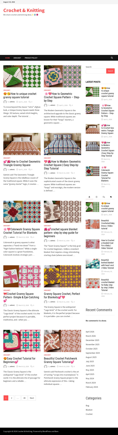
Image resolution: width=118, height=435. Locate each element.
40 (24, 398)
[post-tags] (111, 197)
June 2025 (90, 365)
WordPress (47, 431)
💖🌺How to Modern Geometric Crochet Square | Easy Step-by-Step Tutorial (62, 165)
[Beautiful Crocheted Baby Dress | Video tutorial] (93, 221)
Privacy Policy (31, 58)
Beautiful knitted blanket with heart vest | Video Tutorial (107, 264)
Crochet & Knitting (24, 10)
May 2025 (90, 370)
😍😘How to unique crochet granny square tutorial (19, 95)
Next (32, 398)
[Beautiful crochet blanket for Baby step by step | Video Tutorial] (93, 280)
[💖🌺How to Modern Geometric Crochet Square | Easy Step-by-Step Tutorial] (93, 143)
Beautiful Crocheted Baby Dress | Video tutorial (108, 224)
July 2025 (90, 361)
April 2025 (90, 374)
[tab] (89, 197)
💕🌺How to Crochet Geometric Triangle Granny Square (21, 163)
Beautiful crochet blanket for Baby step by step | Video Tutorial (107, 285)
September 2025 (93, 353)
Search (88, 66)
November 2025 (92, 344)
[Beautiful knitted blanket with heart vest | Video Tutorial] (93, 260)
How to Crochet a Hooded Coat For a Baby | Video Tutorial (107, 244)
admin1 (12, 102)
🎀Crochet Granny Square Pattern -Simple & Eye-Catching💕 (21, 297)
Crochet (17, 58)
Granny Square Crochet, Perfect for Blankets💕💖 (62, 295)
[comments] (104, 197)
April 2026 (90, 331)
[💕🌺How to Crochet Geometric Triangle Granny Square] (93, 125)
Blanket (89, 409)
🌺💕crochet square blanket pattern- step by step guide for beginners (61, 233)
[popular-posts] (89, 197)
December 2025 (92, 340)
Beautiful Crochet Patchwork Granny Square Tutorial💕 (60, 360)
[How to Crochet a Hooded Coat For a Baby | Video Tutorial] (93, 240)
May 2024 (90, 378)
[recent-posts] (96, 197)
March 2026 (91, 336)
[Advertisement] (59, 38)
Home (7, 58)
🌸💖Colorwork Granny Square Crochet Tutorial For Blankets (21, 231)
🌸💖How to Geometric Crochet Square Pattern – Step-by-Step (62, 97)
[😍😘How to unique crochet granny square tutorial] (93, 88)
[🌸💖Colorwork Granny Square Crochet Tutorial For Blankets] (93, 167)
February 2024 (92, 387)
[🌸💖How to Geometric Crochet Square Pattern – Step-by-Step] (93, 105)
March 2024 (91, 382)
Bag (87, 405)
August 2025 (91, 357)
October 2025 (91, 348)
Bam (56, 431)
